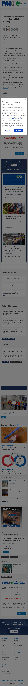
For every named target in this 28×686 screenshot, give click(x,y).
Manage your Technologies (7, 131)
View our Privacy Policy (16, 127)
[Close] (25, 99)
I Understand (18, 130)
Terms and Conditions (16, 118)
